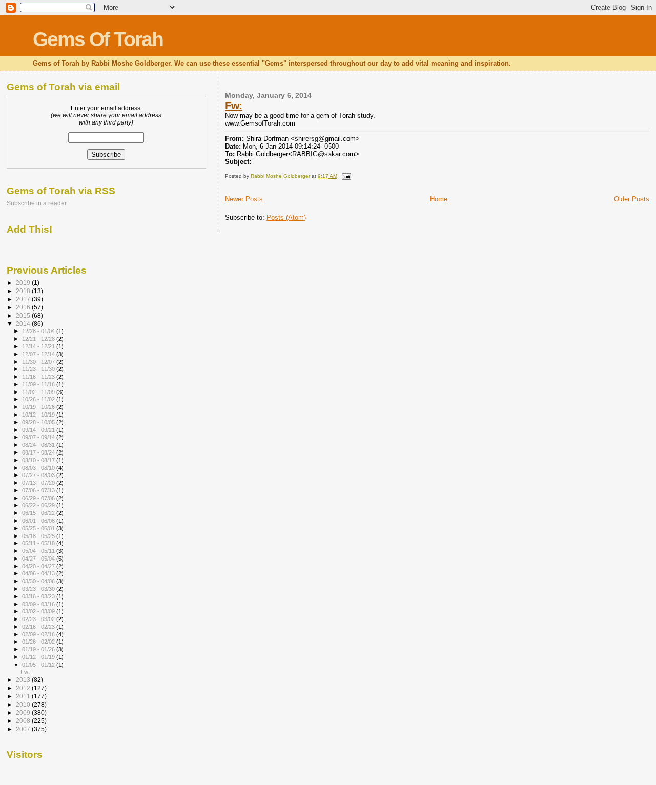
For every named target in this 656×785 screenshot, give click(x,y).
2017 (24, 299)
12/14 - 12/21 (39, 346)
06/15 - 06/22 (39, 513)
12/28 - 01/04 (39, 331)
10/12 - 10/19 (39, 414)
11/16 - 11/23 (39, 377)
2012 (24, 688)
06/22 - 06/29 (39, 505)
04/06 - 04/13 (39, 573)
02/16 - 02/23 (39, 627)
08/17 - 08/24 (39, 452)
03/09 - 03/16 (39, 604)
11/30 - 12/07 (39, 362)
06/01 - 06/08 (39, 521)
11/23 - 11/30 (39, 369)
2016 (24, 307)
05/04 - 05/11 (39, 551)
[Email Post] (345, 176)
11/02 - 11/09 (39, 392)
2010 (24, 704)
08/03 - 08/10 (39, 468)
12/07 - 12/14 (39, 354)
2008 (24, 720)
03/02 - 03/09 (39, 611)
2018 (24, 290)
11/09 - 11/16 (39, 384)
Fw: (233, 105)
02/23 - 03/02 (39, 619)
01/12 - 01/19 (39, 657)
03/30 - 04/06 (39, 581)
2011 (24, 696)
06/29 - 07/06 (39, 498)
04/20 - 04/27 (39, 566)
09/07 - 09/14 (39, 437)
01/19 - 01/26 (39, 649)
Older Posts (631, 199)
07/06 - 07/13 (39, 490)
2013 (24, 679)
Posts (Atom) (286, 217)
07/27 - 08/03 (39, 475)
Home (438, 199)
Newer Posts (244, 199)
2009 (24, 712)
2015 (24, 315)
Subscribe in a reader (37, 203)
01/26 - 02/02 (39, 641)
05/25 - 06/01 (39, 528)
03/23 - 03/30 (39, 589)
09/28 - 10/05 (39, 422)
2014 (24, 323)
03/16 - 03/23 (39, 596)
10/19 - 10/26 (39, 407)
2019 (24, 282)
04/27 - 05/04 (39, 558)
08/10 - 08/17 (39, 460)
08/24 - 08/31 (39, 445)
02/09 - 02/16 (39, 634)
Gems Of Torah (98, 39)
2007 (24, 729)
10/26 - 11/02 (39, 399)
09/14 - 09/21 (39, 430)
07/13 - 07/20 (39, 483)
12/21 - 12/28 (39, 339)
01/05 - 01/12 (39, 665)
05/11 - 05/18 (39, 543)
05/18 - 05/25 (39, 536)
